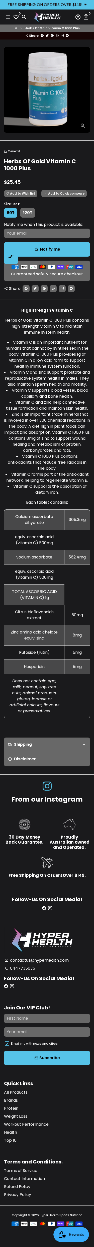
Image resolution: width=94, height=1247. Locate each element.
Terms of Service (20, 1170)
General (12, 151)
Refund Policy (17, 1186)
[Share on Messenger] (67, 36)
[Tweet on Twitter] (47, 36)
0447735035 (20, 968)
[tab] (47, 745)
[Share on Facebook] (42, 36)
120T (27, 213)
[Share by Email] (62, 36)
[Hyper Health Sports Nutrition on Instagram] (47, 786)
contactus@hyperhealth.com (37, 960)
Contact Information (24, 1178)
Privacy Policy (17, 1194)
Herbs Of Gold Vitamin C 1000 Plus (52, 28)
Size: (12, 204)
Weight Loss (15, 1116)
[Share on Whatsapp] (57, 36)
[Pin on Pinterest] (52, 36)
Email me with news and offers (34, 1043)
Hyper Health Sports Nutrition (61, 1215)
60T (11, 213)
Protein (11, 1108)
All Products (16, 1092)
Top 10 (10, 1140)
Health (10, 1132)
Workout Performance (26, 1124)
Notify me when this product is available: (43, 224)
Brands (11, 1100)
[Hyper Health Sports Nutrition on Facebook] (44, 908)
